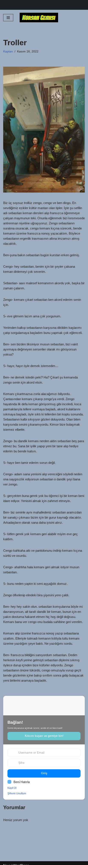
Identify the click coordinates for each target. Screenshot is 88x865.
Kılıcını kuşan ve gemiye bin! (44, 735)
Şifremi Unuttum (16, 793)
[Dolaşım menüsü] (8, 17)
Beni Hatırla (21, 782)
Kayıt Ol (11, 787)
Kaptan (8, 51)
